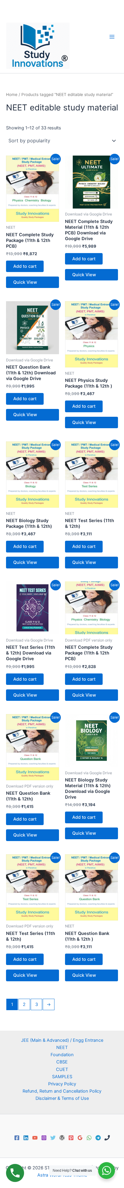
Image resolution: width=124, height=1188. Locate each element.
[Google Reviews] (80, 1137)
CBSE (62, 1062)
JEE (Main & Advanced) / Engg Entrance (62, 1040)
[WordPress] (62, 1137)
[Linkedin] (26, 1137)
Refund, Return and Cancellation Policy (62, 1091)
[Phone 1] (107, 1137)
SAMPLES (62, 1076)
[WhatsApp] (89, 1137)
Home (11, 94)
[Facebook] (17, 1137)
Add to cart (24, 266)
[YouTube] (35, 1137)
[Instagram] (44, 1137)
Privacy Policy (62, 1084)
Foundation (62, 1054)
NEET (62, 1047)
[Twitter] (53, 1137)
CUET (62, 1069)
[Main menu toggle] (112, 36)
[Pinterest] (71, 1137)
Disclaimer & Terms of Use (62, 1098)
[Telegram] (98, 1137)
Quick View (25, 282)
